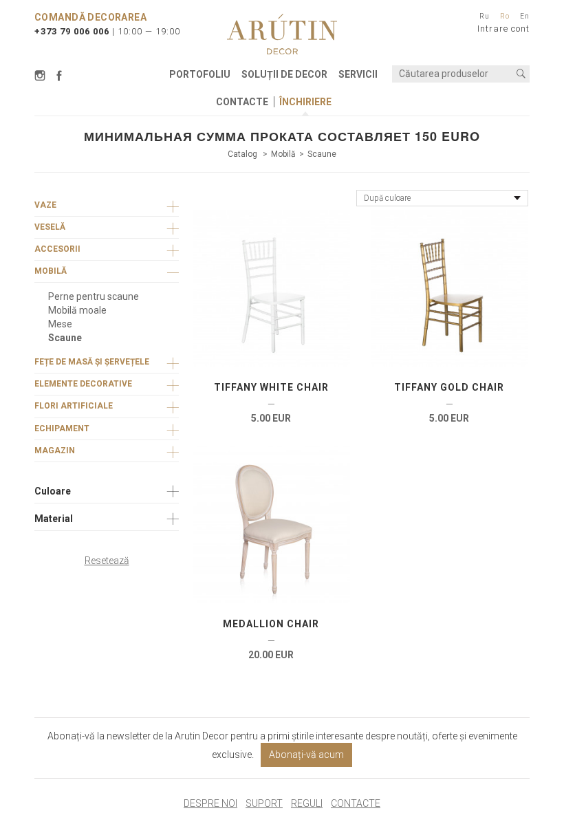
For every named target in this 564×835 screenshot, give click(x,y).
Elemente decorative (83, 384)
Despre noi (210, 803)
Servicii (358, 74)
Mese (60, 323)
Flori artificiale (73, 406)
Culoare (52, 491)
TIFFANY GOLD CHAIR (449, 387)
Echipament (61, 428)
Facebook (59, 75)
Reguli (307, 803)
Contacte (242, 101)
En (525, 16)
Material (53, 518)
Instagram (42, 75)
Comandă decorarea (90, 17)
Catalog (243, 154)
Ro (505, 16)
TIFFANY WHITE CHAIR (271, 387)
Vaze (45, 205)
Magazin (54, 450)
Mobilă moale (77, 310)
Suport (264, 803)
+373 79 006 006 (71, 31)
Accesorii (57, 249)
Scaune (321, 154)
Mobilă (283, 154)
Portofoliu (199, 74)
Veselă (49, 227)
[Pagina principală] (282, 34)
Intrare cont (503, 28)
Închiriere (305, 101)
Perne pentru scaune (93, 296)
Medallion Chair (271, 623)
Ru (484, 16)
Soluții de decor (284, 74)
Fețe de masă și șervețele (91, 362)
